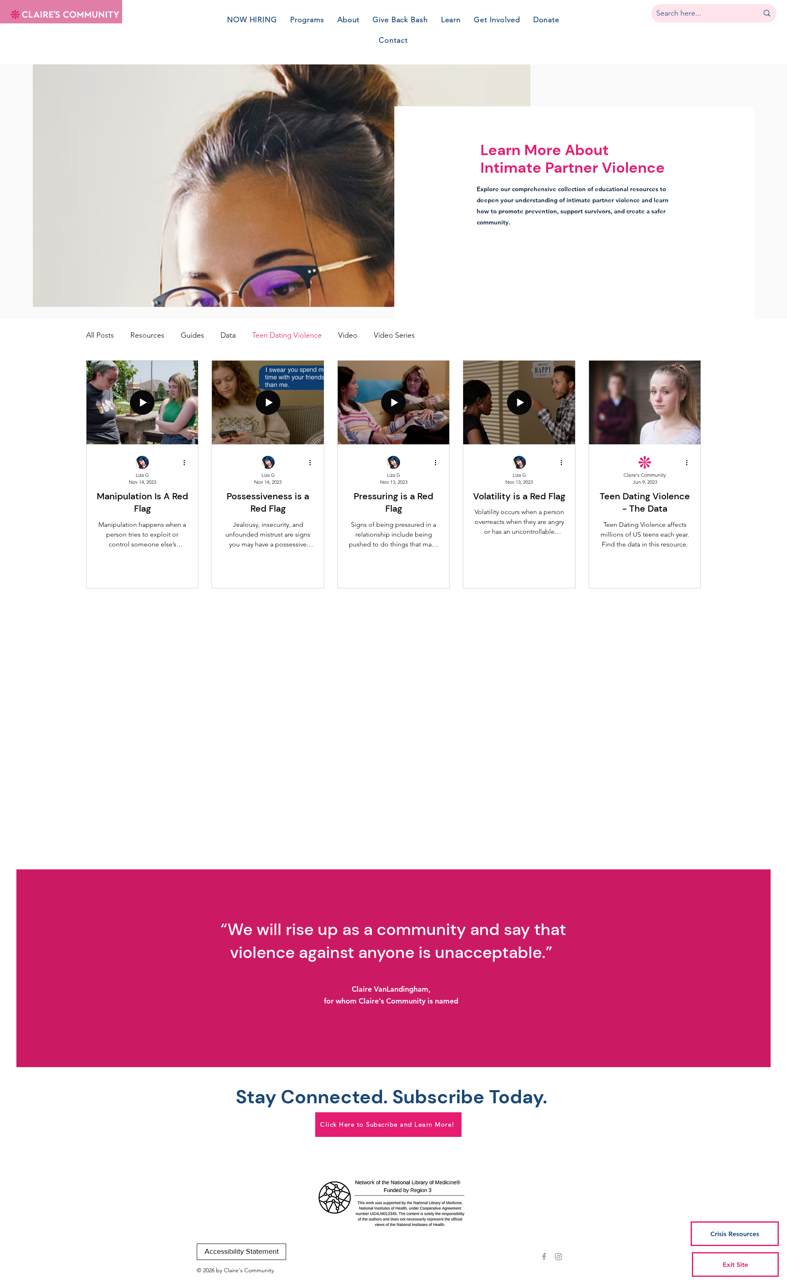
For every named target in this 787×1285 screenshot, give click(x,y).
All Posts (100, 335)
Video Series (394, 335)
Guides (192, 335)
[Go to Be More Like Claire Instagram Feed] (558, 1256)
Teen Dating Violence (287, 335)
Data (228, 335)
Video (347, 335)
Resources (147, 335)
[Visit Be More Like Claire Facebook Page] (544, 1256)
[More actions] (187, 463)
